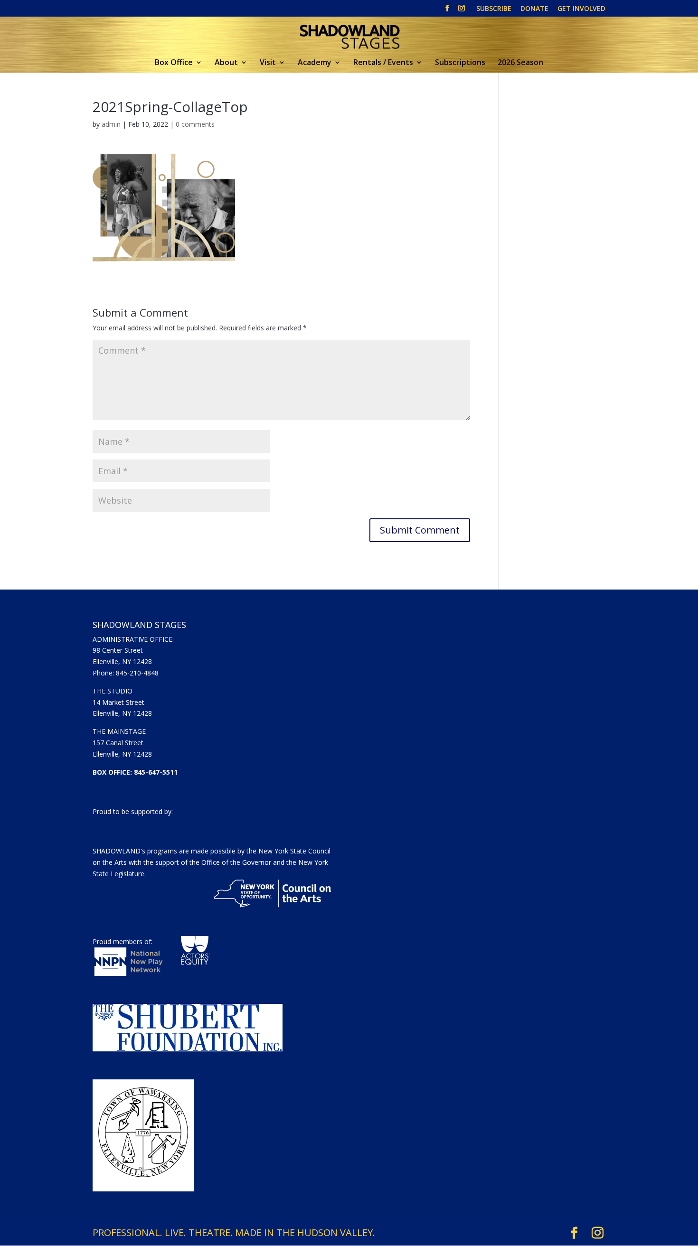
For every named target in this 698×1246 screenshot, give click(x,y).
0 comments (195, 124)
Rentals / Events (383, 63)
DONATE (534, 9)
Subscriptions (460, 63)
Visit (268, 63)
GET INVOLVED (581, 9)
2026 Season (520, 63)
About (226, 63)
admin (111, 124)
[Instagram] (461, 11)
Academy (314, 63)
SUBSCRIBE (493, 9)
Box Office (174, 63)
